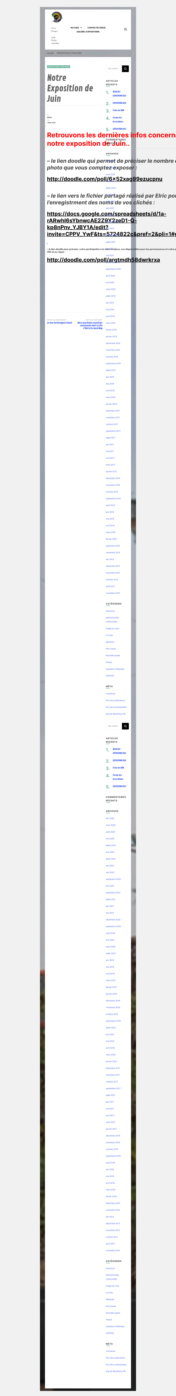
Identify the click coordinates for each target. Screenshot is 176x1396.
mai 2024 (110, 194)
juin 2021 (110, 248)
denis (49, 117)
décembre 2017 (113, 411)
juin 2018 (110, 377)
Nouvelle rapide (113, 655)
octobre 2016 (112, 492)
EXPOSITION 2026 (119, 103)
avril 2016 (110, 525)
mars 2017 (110, 465)
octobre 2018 (112, 357)
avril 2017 (110, 458)
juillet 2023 (111, 201)
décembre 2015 (113, 546)
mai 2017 (110, 451)
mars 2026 (111, 167)
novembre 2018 (113, 350)
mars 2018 (110, 397)
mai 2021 (110, 255)
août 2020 (110, 275)
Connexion (110, 693)
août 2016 (110, 505)
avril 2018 (110, 390)
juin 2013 (110, 559)
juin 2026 (110, 161)
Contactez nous (96, 27)
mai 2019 (110, 309)
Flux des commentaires (116, 707)
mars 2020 (111, 289)
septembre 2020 (113, 269)
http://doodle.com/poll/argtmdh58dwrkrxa (103, 259)
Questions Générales (115, 669)
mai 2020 (110, 282)
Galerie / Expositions (88, 31)
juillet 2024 (111, 188)
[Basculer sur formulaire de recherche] (125, 29)
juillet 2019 (111, 296)
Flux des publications (115, 700)
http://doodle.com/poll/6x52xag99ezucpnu (104, 179)
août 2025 (110, 174)
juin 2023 (110, 208)
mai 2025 (110, 181)
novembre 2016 (113, 485)
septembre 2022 (113, 221)
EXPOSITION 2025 (119, 129)
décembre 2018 (113, 343)
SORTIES (110, 676)
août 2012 (110, 586)
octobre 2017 (112, 424)
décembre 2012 (113, 566)
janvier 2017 (111, 471)
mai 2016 (110, 519)
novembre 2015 (113, 552)
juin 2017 (110, 444)
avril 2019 (110, 316)
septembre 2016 (113, 498)
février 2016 (111, 539)
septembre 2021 (113, 235)
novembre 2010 (113, 593)
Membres (110, 642)
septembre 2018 (113, 363)
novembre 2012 (113, 573)
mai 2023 (110, 215)
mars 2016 (110, 532)
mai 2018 (110, 384)
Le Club (109, 635)
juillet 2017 (110, 438)
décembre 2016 (113, 478)
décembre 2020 (113, 262)
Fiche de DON (118, 110)
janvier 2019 (111, 336)
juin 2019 (110, 302)
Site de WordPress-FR (116, 714)
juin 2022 (110, 228)
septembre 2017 (113, 431)
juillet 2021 (110, 242)
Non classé (111, 648)
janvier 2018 (111, 404)
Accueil (75, 27)
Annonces (110, 611)
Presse (109, 662)
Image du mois (112, 628)
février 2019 (111, 330)
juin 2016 (110, 512)
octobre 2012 (112, 579)
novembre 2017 (113, 417)
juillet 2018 (111, 370)
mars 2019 (110, 323)
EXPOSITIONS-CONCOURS (58, 67)
